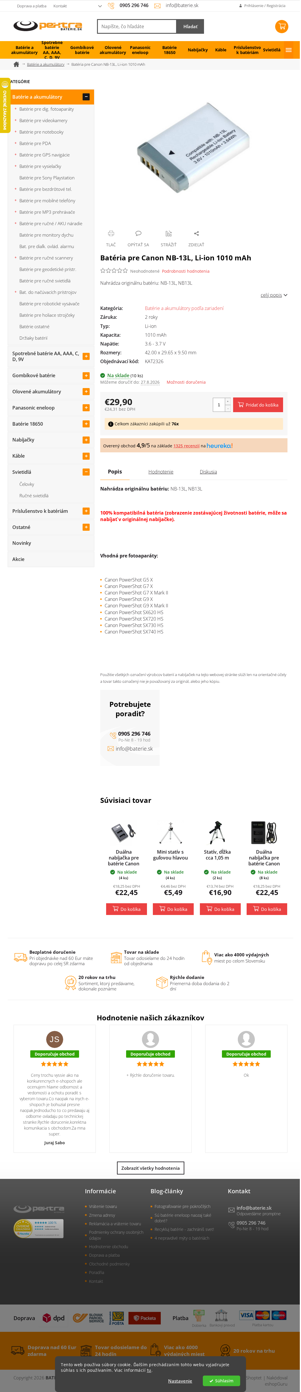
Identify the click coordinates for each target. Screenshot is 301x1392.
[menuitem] (22, 50)
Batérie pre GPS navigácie (44, 155)
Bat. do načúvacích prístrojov (47, 292)
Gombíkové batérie (33, 375)
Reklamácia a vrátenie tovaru (115, 1223)
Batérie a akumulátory (37, 97)
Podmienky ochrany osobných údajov (116, 1235)
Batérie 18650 (27, 424)
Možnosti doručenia (186, 382)
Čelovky (26, 484)
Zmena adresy (102, 1215)
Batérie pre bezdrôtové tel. (45, 189)
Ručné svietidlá (34, 495)
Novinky (21, 543)
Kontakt (60, 6)
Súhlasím (224, 1380)
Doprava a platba (31, 6)
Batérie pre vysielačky (40, 166)
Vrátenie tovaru (103, 1206)
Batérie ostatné (34, 326)
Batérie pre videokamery (43, 120)
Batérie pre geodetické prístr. (47, 269)
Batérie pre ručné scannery (46, 258)
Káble (18, 456)
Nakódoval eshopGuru (276, 1381)
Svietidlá (21, 472)
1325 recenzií (186, 446)
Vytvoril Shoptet (246, 1378)
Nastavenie (180, 1381)
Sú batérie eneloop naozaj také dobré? (183, 1218)
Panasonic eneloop (33, 408)
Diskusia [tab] (208, 472)
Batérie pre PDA (35, 143)
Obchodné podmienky (109, 1264)
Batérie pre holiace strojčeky (47, 315)
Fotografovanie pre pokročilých (182, 1206)
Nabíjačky (23, 440)
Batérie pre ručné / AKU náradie (50, 223)
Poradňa (96, 1272)
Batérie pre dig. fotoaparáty (46, 109)
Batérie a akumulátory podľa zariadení (184, 308)
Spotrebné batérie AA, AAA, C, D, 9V (45, 356)
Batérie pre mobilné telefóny (47, 200)
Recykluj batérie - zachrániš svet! (184, 1229)
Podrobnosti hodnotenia (186, 271)
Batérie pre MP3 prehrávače (47, 212)
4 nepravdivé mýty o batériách (182, 1238)
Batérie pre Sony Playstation (47, 178)
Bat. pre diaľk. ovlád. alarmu (46, 246)
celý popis (271, 295)
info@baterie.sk (134, 748)
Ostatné (21, 527)
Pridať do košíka (262, 405)
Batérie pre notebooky (41, 132)
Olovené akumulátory (36, 391)
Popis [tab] (115, 471)
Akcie (18, 559)
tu (149, 1370)
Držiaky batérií (33, 338)
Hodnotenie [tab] (160, 472)
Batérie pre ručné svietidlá (45, 281)
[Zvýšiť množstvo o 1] (228, 401)
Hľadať (190, 26)
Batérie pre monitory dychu (46, 235)
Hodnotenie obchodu (108, 1246)
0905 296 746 (134, 733)
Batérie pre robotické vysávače (49, 303)
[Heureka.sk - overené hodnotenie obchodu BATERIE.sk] (38, 1228)
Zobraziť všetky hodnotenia (150, 1168)
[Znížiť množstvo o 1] (228, 408)
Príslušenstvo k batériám (40, 511)
